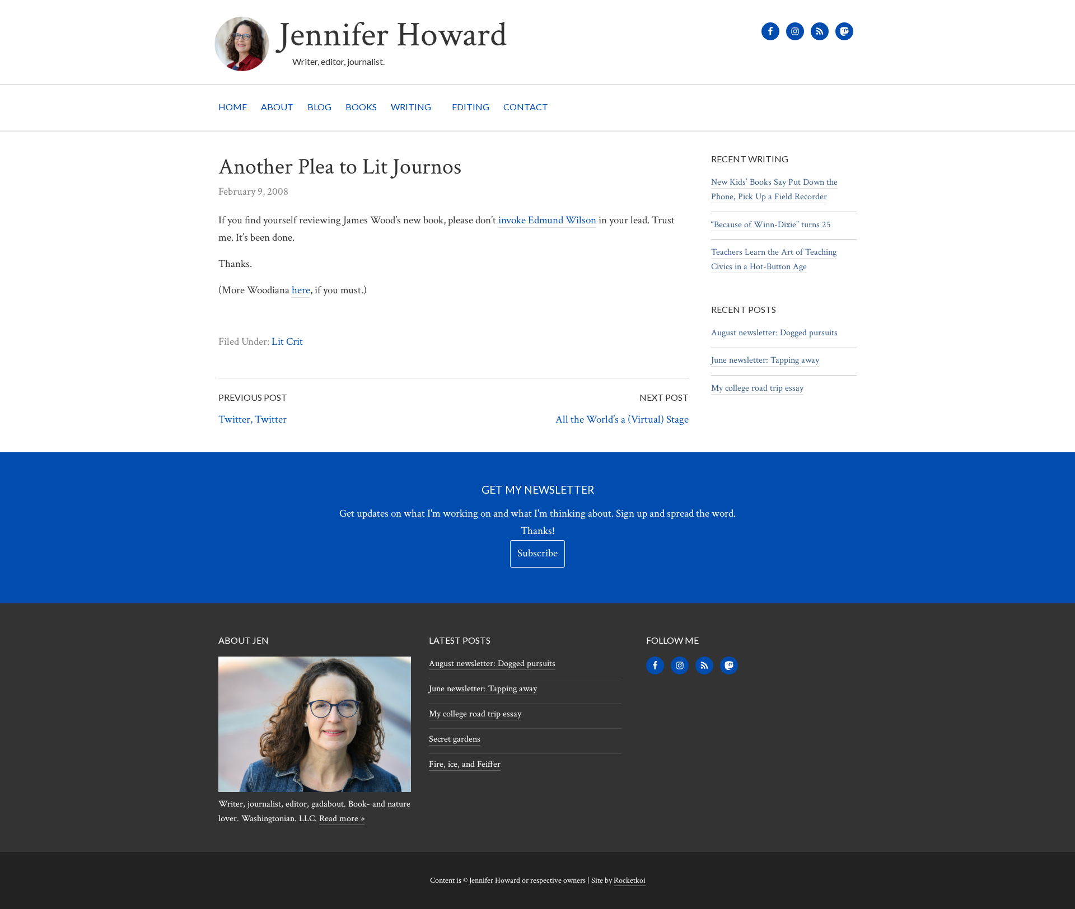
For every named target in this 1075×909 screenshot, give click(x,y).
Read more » (341, 818)
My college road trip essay (757, 388)
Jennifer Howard (393, 35)
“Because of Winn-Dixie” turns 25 (771, 225)
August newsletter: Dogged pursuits (774, 333)
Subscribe (537, 553)
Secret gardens (454, 739)
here (301, 290)
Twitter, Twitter (252, 420)
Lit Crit (287, 342)
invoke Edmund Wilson (547, 220)
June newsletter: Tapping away (765, 360)
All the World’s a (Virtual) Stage (622, 420)
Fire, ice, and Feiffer (465, 764)
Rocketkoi (630, 880)
